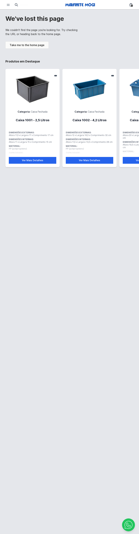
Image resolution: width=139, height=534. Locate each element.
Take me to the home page (27, 45)
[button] (128, 524)
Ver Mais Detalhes (32, 160)
